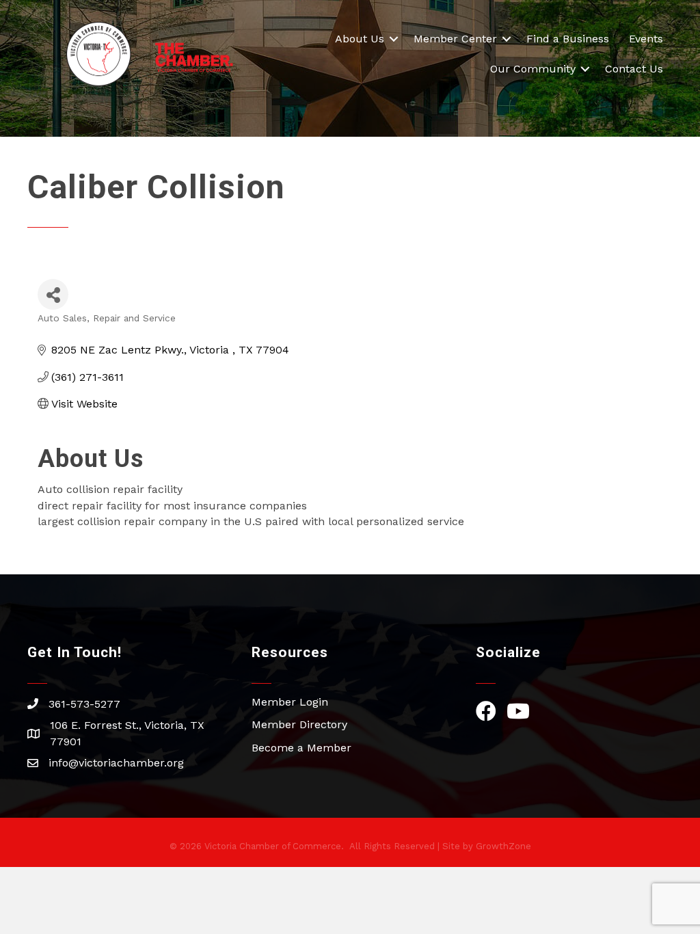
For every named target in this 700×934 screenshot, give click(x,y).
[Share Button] (53, 294)
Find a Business (567, 38)
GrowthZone (503, 846)
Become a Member (301, 747)
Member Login (290, 701)
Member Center (455, 38)
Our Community (533, 68)
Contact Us (634, 68)
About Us (359, 38)
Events (646, 38)
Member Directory (299, 724)
